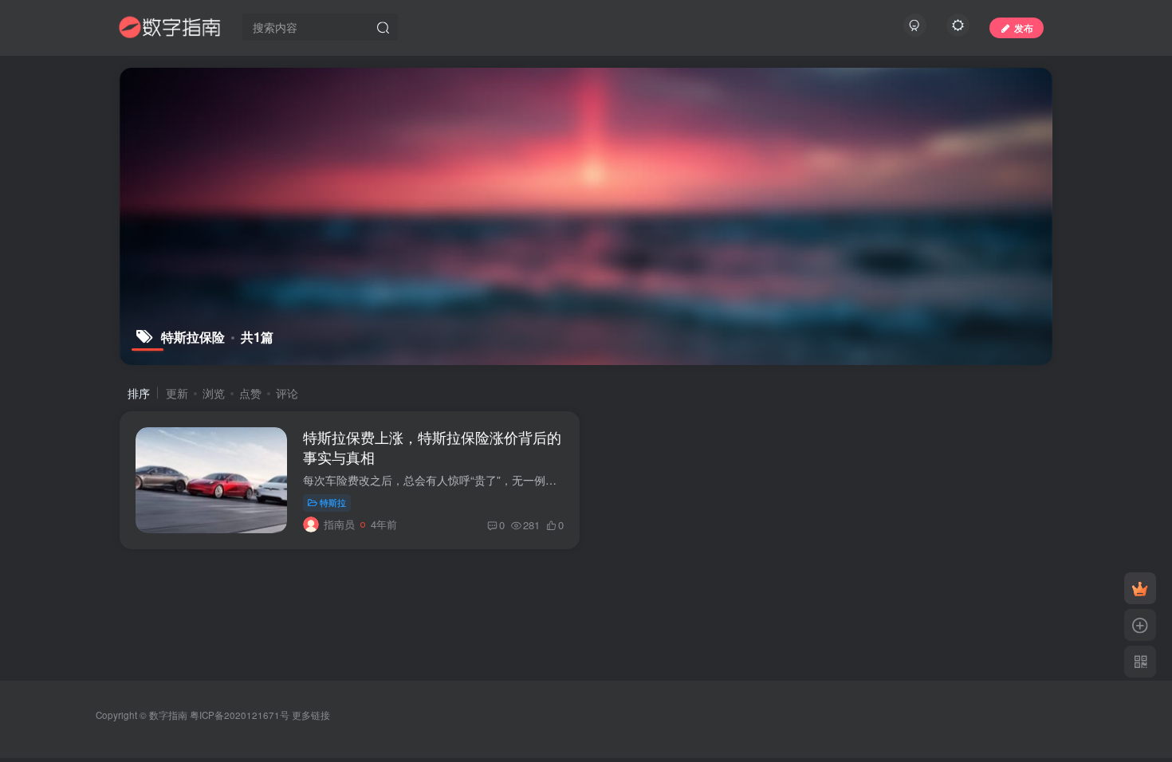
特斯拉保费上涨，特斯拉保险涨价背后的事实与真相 (432, 446)
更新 (177, 393)
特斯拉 (333, 502)
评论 (287, 393)
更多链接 (311, 715)
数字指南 (168, 715)
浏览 (214, 393)
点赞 (250, 393)
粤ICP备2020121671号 (239, 715)
